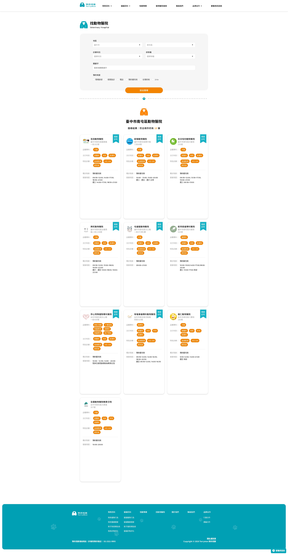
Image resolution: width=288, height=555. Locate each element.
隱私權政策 (211, 538)
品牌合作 (207, 512)
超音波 (96, 165)
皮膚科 (112, 155)
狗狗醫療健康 (113, 522)
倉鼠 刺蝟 (98, 325)
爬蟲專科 (97, 333)
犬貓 (96, 150)
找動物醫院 (160, 512)
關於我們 (175, 512)
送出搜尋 (144, 90)
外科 (155, 331)
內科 (104, 155)
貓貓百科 (127, 512)
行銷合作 (207, 517)
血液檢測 (97, 161)
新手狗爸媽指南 (114, 526)
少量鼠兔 (108, 325)
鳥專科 (107, 329)
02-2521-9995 (110, 541)
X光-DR (108, 161)
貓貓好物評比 (129, 531)
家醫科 (96, 155)
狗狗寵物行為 (113, 517)
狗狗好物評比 (113, 531)
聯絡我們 (191, 512)
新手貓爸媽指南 (130, 526)
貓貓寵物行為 (129, 517)
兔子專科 (108, 333)
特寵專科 (97, 329)
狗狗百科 (111, 512)
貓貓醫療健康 (129, 522)
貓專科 (184, 237)
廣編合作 (207, 522)
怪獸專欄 (143, 512)
